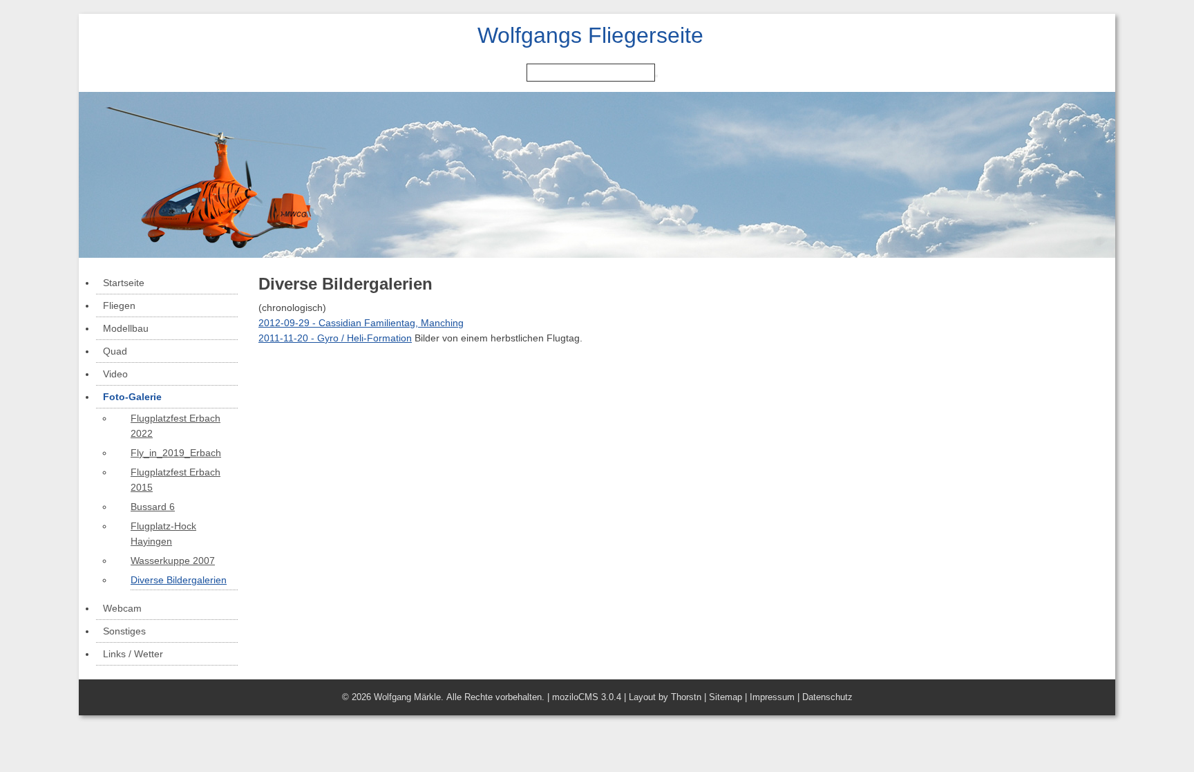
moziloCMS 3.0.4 (586, 697)
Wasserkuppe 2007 (173, 560)
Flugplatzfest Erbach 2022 (175, 426)
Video (115, 373)
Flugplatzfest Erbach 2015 (175, 480)
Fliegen (119, 305)
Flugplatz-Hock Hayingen (163, 533)
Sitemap (725, 697)
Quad (115, 351)
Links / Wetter (133, 653)
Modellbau (126, 328)
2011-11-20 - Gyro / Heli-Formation (335, 337)
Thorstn (686, 697)
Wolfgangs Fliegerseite (590, 35)
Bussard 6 (153, 506)
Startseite (123, 282)
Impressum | (776, 697)
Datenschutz (827, 697)
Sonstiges (124, 631)
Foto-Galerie (132, 396)
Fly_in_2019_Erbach (176, 452)
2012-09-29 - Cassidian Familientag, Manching (361, 322)
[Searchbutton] (656, 76)
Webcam (122, 608)
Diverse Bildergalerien (179, 579)
